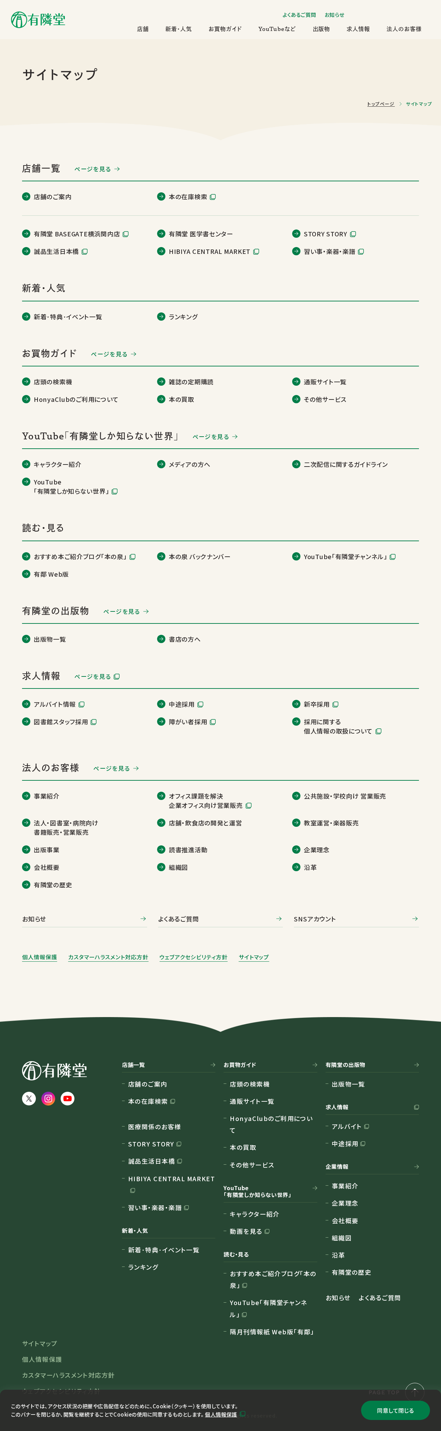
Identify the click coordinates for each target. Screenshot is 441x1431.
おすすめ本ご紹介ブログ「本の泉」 (273, 1279)
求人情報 (358, 29)
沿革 (338, 1254)
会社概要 (345, 1220)
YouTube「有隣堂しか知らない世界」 (257, 1191)
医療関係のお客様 (154, 1126)
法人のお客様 (404, 29)
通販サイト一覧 (252, 1101)
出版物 (321, 29)
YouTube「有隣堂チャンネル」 (268, 1308)
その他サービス (252, 1164)
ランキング (143, 1266)
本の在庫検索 (148, 1101)
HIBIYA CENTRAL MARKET (171, 1178)
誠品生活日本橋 (151, 1160)
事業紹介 (345, 1185)
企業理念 (345, 1202)
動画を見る (246, 1231)
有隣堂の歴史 (352, 1272)
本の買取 (243, 1147)
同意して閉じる (395, 1410)
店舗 (143, 29)
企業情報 (337, 1167)
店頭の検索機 (250, 1083)
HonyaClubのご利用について (271, 1124)
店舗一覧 (133, 1065)
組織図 (342, 1237)
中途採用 (345, 1143)
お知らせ (335, 14)
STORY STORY (151, 1143)
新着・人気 (178, 29)
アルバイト (347, 1126)
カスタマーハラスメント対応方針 (108, 957)
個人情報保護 (221, 1414)
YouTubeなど (277, 29)
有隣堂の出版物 (346, 1065)
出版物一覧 (348, 1083)
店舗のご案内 (147, 1083)
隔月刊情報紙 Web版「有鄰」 (272, 1331)
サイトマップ (254, 957)
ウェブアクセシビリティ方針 (193, 957)
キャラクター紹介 (255, 1213)
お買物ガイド (225, 29)
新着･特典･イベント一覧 (163, 1249)
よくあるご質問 (299, 14)
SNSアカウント (315, 919)
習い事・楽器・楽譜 (155, 1207)
